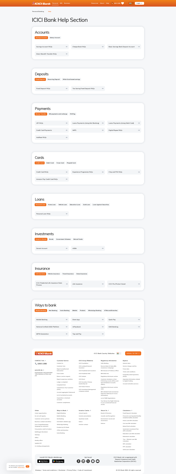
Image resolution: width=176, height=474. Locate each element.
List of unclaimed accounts (64, 395)
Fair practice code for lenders (43, 429)
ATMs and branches (62, 430)
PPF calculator (127, 446)
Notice (80, 421)
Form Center (60, 373)
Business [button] (67, 3)
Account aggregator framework (66, 392)
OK (27, 466)
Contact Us (60, 363)
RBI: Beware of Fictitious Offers (110, 370)
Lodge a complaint (62, 382)
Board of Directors (106, 413)
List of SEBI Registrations (108, 398)
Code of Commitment (85, 470)
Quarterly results (83, 418)
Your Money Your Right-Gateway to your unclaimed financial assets (110, 402)
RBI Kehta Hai (105, 373)
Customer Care (61, 366)
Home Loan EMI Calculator (130, 420)
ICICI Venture (82, 376)
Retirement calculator (129, 436)
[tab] (41, 37)
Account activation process (130, 383)
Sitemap (37, 434)
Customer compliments (63, 402)
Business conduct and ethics (43, 421)
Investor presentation (85, 416)
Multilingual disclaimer (41, 432)
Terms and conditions (129, 371)
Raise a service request (63, 376)
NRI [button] (61, 3)
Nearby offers (39, 440)
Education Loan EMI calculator (131, 433)
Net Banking (60, 418)
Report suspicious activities (65, 379)
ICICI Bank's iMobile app (64, 421)
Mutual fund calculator (129, 426)
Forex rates (126, 369)
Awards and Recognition (108, 416)
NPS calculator (127, 444)
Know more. (21, 467)
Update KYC (38, 443)
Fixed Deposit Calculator (130, 413)
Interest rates (126, 363)
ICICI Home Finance (84, 386)
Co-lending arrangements (42, 446)
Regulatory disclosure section (109, 376)
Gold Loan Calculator (129, 449)
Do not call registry (40, 416)
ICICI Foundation (83, 363)
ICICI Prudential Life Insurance (87, 370)
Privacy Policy (71, 470)
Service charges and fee (130, 366)
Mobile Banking (61, 416)
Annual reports (83, 413)
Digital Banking (61, 413)
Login (138, 3)
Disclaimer (62, 470)
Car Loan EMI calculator (129, 423)
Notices (103, 423)
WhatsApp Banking (62, 424)
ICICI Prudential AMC (84, 373)
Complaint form (61, 385)
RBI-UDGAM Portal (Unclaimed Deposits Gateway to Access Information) (109, 393)
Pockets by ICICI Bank (63, 427)
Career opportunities (41, 413)
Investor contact (83, 424)
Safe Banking (104, 363)
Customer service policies (42, 418)
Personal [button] (55, 3)
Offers (36, 437)
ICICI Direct (82, 379)
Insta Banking (61, 433)
